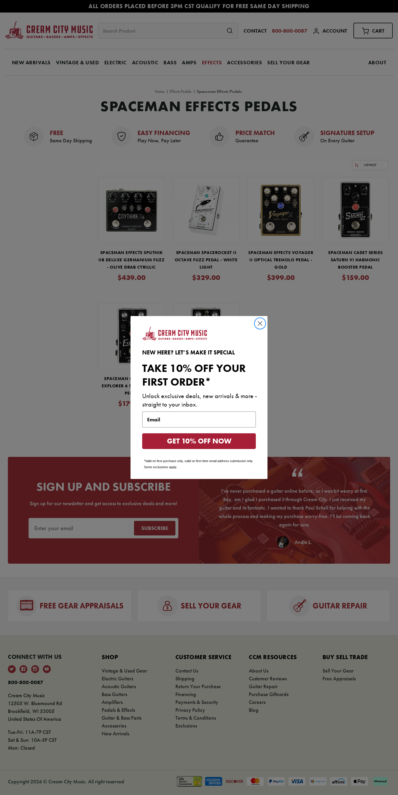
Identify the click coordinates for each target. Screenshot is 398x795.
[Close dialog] (260, 323)
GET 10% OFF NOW (199, 441)
